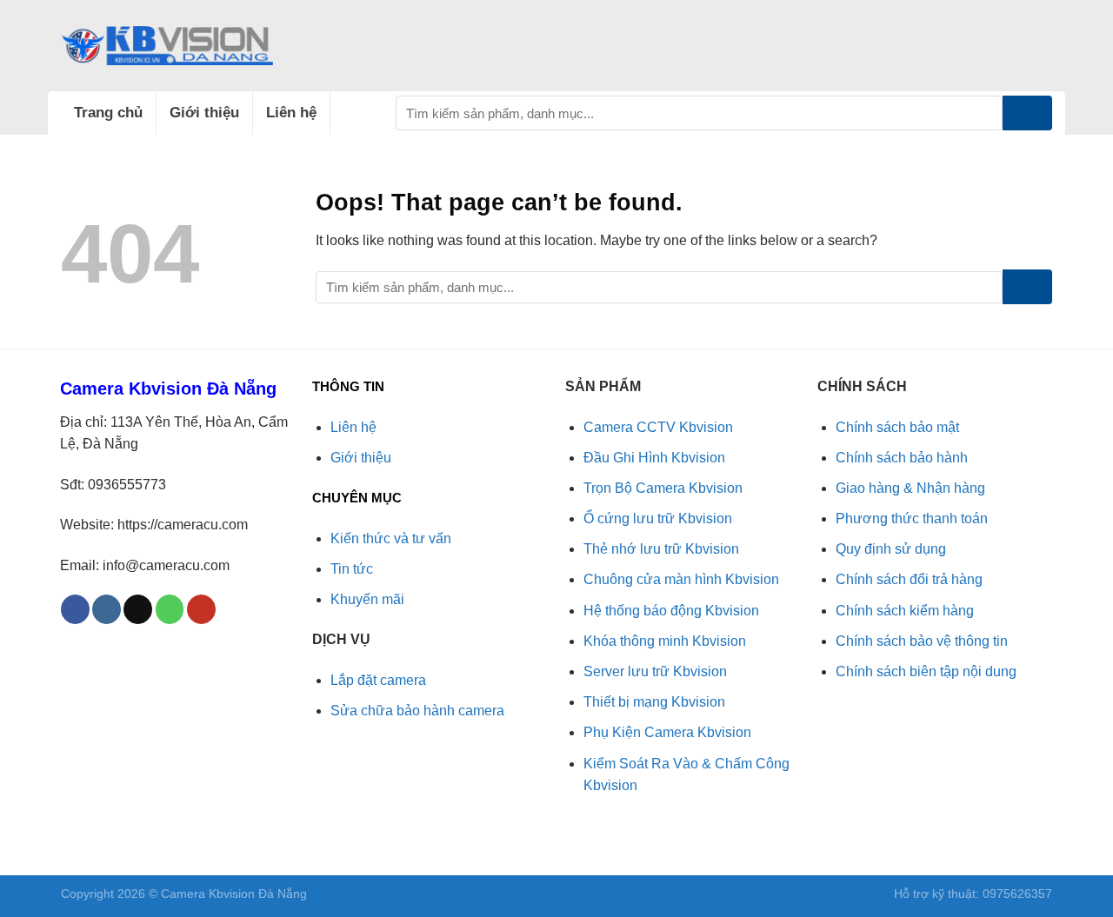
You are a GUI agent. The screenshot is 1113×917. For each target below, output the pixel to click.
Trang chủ (108, 112)
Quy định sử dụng (891, 549)
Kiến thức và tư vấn (390, 538)
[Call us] (170, 609)
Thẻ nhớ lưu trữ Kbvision (661, 549)
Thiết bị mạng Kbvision (654, 701)
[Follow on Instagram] (106, 609)
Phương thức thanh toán (912, 518)
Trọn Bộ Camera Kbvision (663, 488)
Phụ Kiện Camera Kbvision (667, 732)
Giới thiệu (204, 112)
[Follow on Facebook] (75, 609)
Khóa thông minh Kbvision (664, 641)
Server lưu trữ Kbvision (655, 671)
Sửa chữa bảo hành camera (417, 710)
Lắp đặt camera (378, 680)
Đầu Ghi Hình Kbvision (654, 457)
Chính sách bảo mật (897, 427)
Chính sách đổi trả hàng (909, 579)
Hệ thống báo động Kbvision (671, 610)
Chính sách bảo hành (902, 457)
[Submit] (1027, 113)
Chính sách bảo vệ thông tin (922, 641)
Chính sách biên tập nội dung (926, 671)
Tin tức (351, 568)
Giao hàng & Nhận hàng (910, 488)
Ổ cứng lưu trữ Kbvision (657, 518)
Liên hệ (291, 112)
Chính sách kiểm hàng (905, 610)
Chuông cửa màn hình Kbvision (681, 579)
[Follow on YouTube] (201, 609)
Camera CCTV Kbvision (658, 427)
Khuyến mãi (367, 599)
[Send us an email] (137, 609)
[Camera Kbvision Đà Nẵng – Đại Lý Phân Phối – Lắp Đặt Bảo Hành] (167, 45)
